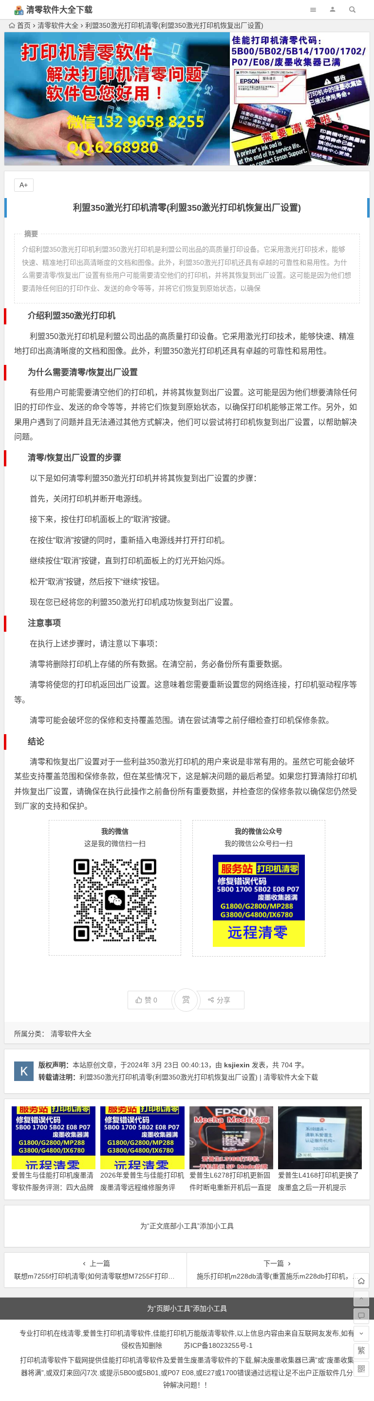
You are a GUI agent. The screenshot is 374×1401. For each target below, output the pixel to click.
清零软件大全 (57, 25)
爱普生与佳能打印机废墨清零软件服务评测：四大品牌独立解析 (53, 1187)
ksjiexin (237, 1065)
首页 (24, 25)
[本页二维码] (361, 1369)
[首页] (361, 1281)
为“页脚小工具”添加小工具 (187, 1308)
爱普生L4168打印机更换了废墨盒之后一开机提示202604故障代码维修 (318, 1187)
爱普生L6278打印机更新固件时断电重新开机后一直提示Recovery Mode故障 (230, 1187)
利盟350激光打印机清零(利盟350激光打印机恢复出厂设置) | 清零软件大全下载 (198, 1077)
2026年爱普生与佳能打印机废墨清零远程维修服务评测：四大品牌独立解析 (142, 1187)
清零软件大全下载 (59, 10)
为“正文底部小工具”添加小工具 (187, 1226)
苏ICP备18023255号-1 (218, 1345)
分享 (223, 1000)
